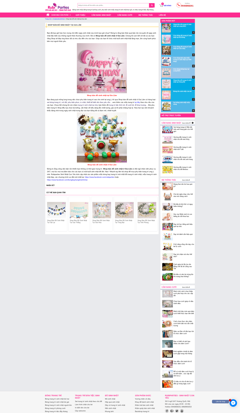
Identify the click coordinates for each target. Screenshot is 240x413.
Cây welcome (80, 411)
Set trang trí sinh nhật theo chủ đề (88, 401)
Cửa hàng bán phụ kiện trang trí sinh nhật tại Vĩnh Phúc (182, 59)
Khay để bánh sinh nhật (144, 402)
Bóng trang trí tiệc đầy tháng (56, 411)
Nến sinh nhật (110, 408)
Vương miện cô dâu (143, 399)
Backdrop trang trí (142, 411)
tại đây (137, 102)
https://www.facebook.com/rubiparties (99, 177)
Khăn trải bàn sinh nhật (144, 405)
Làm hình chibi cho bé (83, 404)
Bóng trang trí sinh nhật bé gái (57, 402)
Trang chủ (48, 19)
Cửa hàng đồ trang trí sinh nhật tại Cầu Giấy (182, 47)
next (154, 214)
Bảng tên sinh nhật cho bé (182, 91)
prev (49, 214)
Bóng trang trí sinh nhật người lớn (58, 405)
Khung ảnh (109, 411)
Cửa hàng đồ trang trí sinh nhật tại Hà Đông (182, 36)
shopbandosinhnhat (59, 19)
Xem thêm (185, 123)
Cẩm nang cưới (124, 15)
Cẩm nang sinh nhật (101, 15)
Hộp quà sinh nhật (112, 402)
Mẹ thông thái (145, 15)
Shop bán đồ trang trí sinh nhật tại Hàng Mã (182, 81)
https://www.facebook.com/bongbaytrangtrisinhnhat (67, 180)
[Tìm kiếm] (152, 5)
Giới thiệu (80, 15)
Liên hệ (162, 15)
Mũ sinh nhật (110, 399)
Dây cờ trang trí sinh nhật (115, 405)
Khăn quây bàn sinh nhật (145, 408)
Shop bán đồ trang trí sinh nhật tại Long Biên (182, 25)
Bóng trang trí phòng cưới (55, 408)
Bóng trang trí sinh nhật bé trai (57, 399)
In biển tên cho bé (82, 408)
